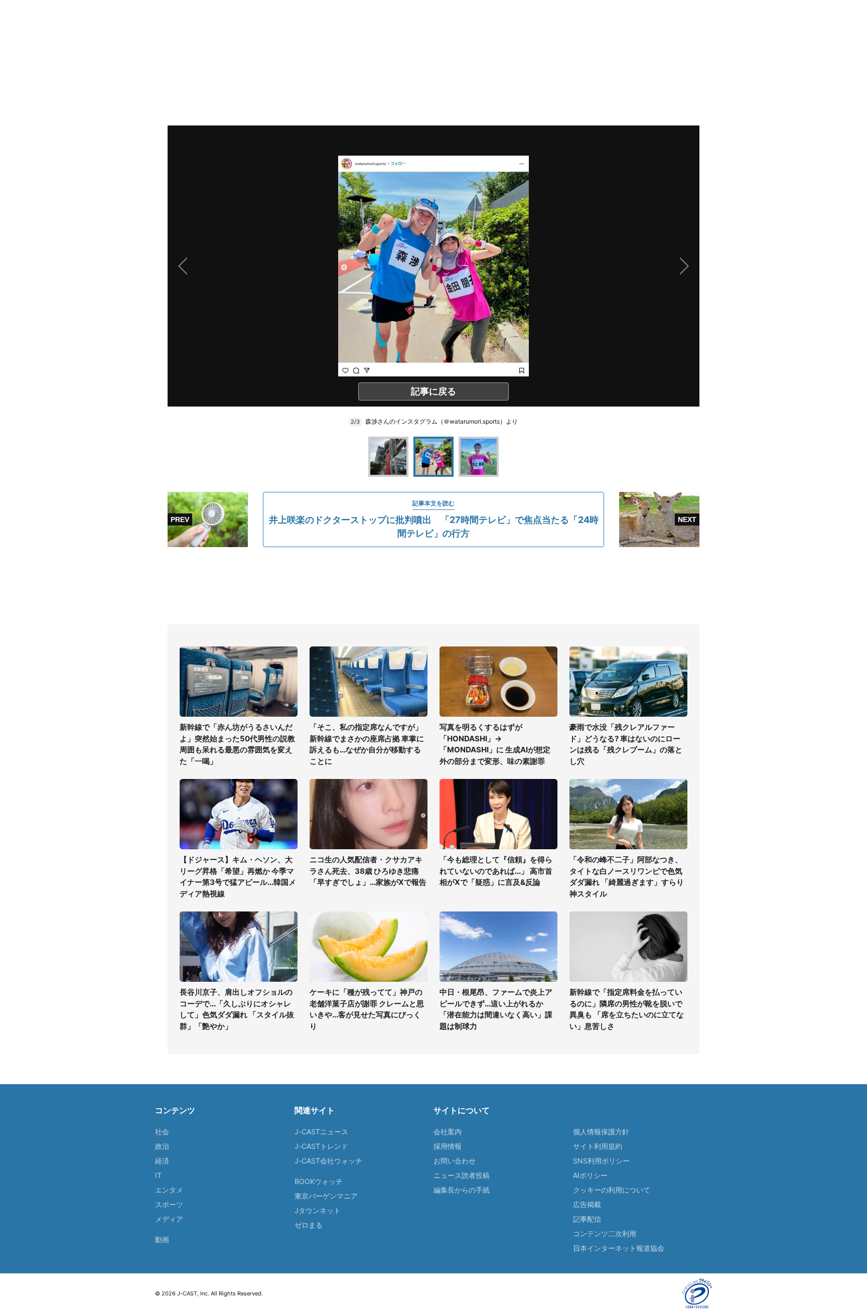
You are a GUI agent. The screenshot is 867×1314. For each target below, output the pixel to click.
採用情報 (448, 1146)
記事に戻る (433, 391)
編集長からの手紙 (462, 1190)
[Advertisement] (433, 585)
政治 (162, 1146)
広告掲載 (587, 1204)
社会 (162, 1131)
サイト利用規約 (597, 1146)
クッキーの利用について (611, 1190)
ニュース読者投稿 (462, 1175)
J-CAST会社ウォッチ (328, 1160)
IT (158, 1175)
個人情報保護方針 (601, 1131)
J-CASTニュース (321, 1131)
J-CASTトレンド (321, 1146)
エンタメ (169, 1190)
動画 (162, 1239)
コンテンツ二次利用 (604, 1233)
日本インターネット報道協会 (618, 1248)
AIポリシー (590, 1175)
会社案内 (448, 1131)
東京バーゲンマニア (326, 1196)
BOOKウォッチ (319, 1181)
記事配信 (587, 1219)
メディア (169, 1219)
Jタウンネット (318, 1210)
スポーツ (169, 1204)
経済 (162, 1160)
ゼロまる (309, 1225)
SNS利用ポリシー (601, 1160)
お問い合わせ (455, 1160)
